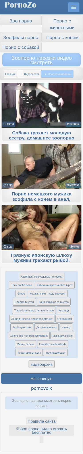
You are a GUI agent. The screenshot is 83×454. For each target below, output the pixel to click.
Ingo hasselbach (56, 352)
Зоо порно (21, 20)
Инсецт (66, 327)
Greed (21, 293)
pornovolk (41, 387)
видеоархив (42, 364)
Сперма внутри (24, 302)
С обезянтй (64, 319)
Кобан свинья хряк (29, 352)
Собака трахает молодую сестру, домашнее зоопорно (41, 135)
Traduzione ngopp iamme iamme (34, 310)
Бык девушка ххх (62, 335)
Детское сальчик (46, 327)
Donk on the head (21, 285)
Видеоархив (31, 74)
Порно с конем (62, 37)
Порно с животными (62, 23)
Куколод (64, 310)
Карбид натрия (21, 327)
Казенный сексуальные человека (41, 276)
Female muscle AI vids (52, 344)
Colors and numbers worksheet (29, 335)
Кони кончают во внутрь (54, 302)
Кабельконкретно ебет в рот (55, 285)
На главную (41, 378)
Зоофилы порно (20, 37)
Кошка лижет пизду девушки (48, 293)
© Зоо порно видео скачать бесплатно (41, 430)
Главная (10, 74)
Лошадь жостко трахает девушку (31, 319)
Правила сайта (42, 421)
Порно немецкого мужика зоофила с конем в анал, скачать (41, 199)
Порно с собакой (20, 47)
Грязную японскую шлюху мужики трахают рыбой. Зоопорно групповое (41, 260)
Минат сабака (25, 344)
